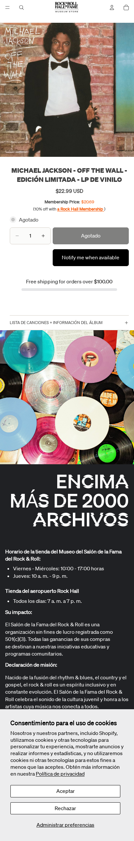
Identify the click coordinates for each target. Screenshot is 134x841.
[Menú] (7, 7)
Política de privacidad (60, 773)
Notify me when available (90, 257)
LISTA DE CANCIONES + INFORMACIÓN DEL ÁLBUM (56, 322)
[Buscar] (21, 7)
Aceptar (65, 791)
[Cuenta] (112, 7)
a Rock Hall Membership (80, 209)
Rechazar (65, 808)
